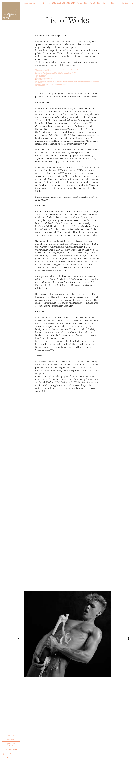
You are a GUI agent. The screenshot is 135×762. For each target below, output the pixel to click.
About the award (29, 2)
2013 (98, 2)
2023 (54, 2)
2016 (86, 2)
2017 (81, 2)
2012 (103, 2)
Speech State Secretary (10, 744)
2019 (73, 2)
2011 (112, 2)
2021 (63, 2)
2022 (59, 2)
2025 (44, 2)
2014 (94, 2)
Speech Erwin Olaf (11, 749)
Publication (11, 758)
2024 (49, 2)
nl (132, 3)
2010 (122, 2)
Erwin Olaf (11, 735)
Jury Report (11, 739)
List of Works (11, 754)
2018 (77, 2)
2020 (68, 2)
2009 (127, 2)
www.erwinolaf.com (88, 96)
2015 (90, 2)
